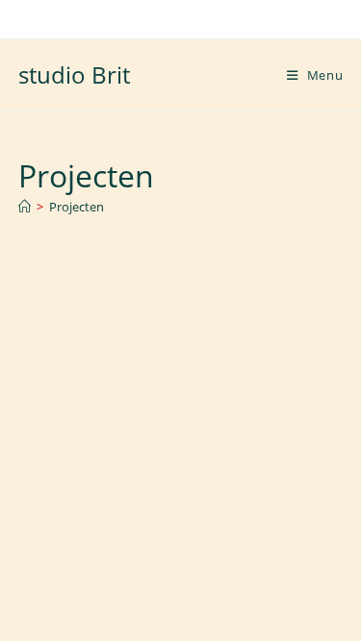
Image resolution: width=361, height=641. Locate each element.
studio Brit (74, 74)
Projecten (76, 206)
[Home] (24, 206)
